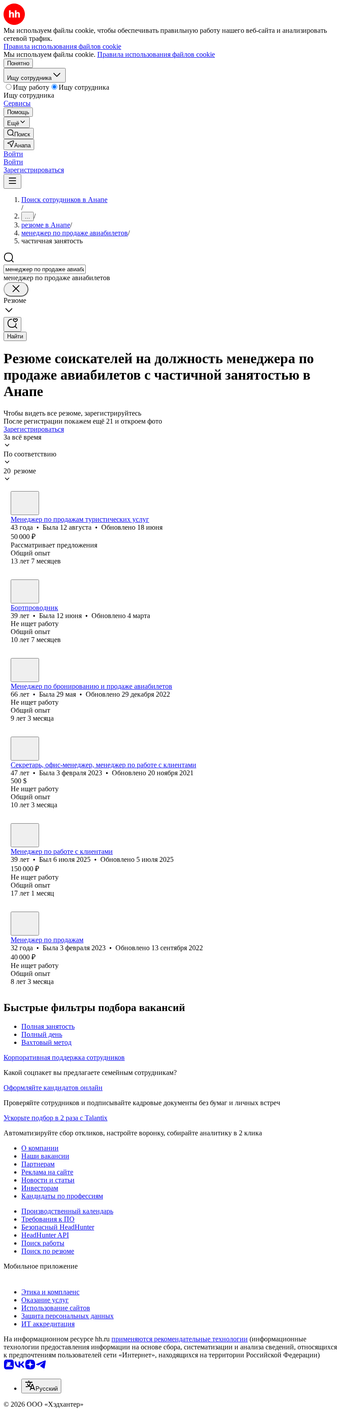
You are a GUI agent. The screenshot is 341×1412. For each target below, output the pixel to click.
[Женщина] (25, 503)
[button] (13, 154)
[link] (19, 133)
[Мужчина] (25, 835)
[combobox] (45, 269)
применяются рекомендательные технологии (179, 1339)
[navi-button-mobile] (12, 181)
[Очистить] (16, 289)
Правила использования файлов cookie (156, 54)
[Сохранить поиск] (12, 324)
